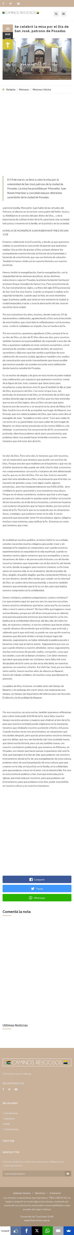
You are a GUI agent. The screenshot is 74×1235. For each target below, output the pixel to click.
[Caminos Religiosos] (25, 14)
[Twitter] (12, 3)
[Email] (58, 1230)
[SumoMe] (69, 1230)
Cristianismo (11, 1129)
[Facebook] (5, 3)
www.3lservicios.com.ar (37, 1220)
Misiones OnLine (42, 89)
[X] (37, 1230)
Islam (6, 1123)
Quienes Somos (22, 1193)
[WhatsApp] (47, 1230)
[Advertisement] (37, 136)
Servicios (40, 1193)
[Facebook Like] (15, 1230)
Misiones (24, 89)
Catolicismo (10, 1113)
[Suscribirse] (68, 1173)
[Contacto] (18, 3)
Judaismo (9, 1118)
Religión (10, 89)
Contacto (55, 1193)
